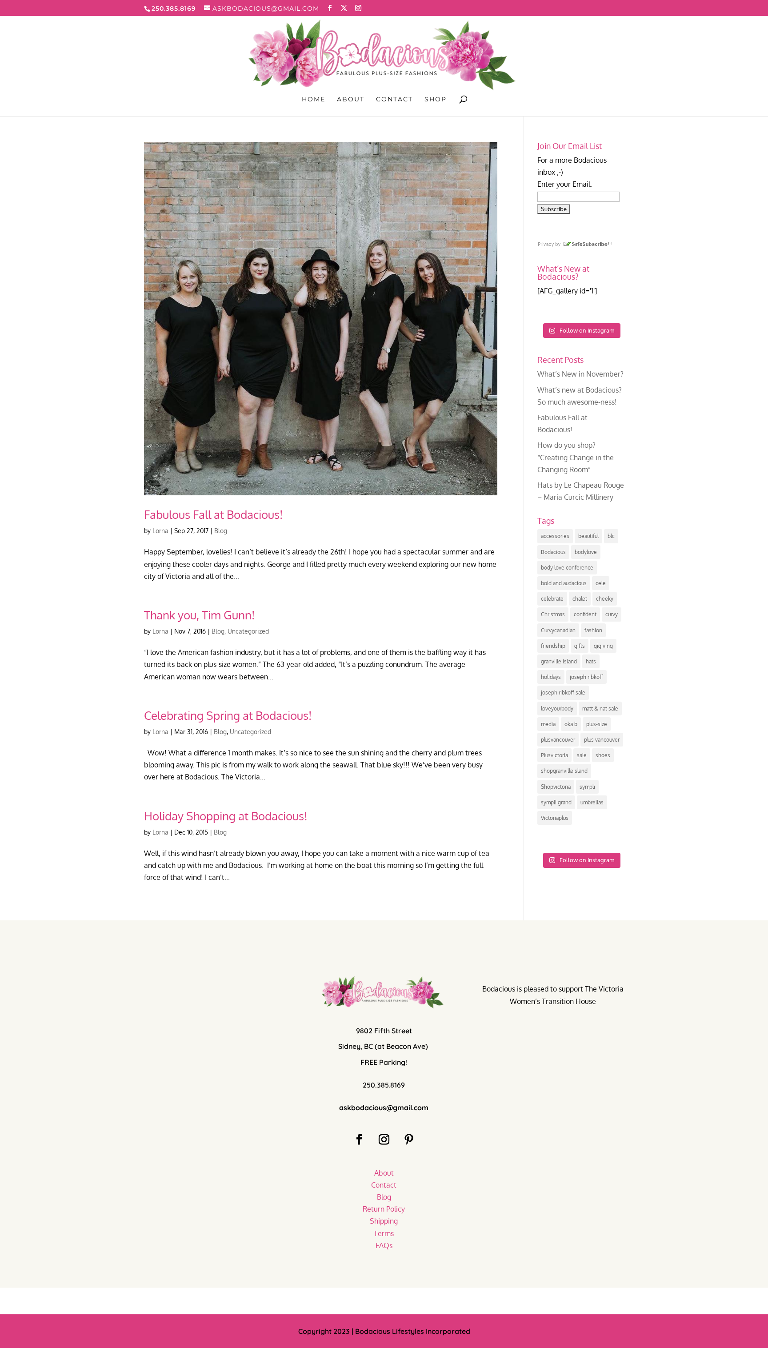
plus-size (596, 724)
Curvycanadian (558, 630)
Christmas (553, 614)
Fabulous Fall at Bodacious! (213, 514)
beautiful (588, 536)
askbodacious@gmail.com (383, 1107)
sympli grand (556, 802)
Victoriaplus (554, 818)
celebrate (552, 598)
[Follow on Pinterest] (409, 1139)
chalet (579, 598)
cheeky (604, 598)
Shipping (384, 1220)
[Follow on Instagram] (384, 1139)
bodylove (586, 552)
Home (313, 99)
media (548, 724)
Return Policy (384, 1208)
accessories (555, 536)
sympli (587, 786)
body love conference (567, 567)
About (350, 99)
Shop (435, 99)
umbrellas (592, 802)
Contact (394, 99)
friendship (553, 645)
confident (585, 614)
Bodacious (553, 552)
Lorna (160, 530)
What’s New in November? (580, 373)
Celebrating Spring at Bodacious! (228, 715)
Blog (220, 530)
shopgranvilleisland (564, 770)
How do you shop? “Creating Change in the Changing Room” (575, 457)
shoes (603, 755)
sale (582, 755)
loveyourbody (557, 708)
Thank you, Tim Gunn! (199, 614)
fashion (593, 630)
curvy (611, 614)
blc (611, 536)
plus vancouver (602, 739)
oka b (570, 724)
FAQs (384, 1245)
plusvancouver (558, 739)
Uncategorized (248, 631)
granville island (559, 661)
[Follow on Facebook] (359, 1139)
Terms (384, 1233)
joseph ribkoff (586, 677)
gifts (579, 645)
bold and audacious (564, 583)
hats (591, 661)
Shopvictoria (556, 786)
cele (601, 583)
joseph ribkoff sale (563, 692)
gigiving (603, 645)
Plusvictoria (554, 755)
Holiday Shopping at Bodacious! (225, 815)
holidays (551, 677)
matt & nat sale (600, 708)
